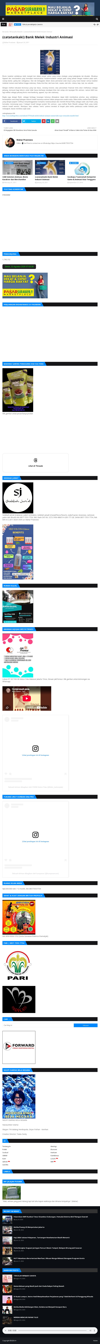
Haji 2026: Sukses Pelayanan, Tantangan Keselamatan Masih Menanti (42, 1237)
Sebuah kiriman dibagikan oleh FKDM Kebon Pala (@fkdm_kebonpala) (35, 787)
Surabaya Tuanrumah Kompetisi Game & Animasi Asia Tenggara (81, 178)
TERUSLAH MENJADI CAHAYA (32, 24)
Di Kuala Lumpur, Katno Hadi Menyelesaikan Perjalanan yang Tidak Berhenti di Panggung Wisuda (53, 1296)
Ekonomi (54, 1149)
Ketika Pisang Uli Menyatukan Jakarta (29, 1227)
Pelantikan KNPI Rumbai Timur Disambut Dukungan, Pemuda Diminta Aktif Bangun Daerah (51, 1217)
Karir (4, 1159)
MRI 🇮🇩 (53, 1162)
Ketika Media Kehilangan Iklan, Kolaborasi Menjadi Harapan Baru (40, 1307)
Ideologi (53, 1146)
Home (95, 1341)
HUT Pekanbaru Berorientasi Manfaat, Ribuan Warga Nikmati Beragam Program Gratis (49, 1258)
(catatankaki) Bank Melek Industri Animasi (46, 178)
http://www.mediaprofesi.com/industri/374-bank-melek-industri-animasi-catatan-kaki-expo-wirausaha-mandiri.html (40, 116)
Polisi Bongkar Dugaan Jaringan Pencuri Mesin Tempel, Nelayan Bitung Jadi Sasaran (48, 1248)
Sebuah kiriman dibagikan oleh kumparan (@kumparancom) (35, 873)
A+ (15, 1341)
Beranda (5, 32)
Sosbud (5, 1152)
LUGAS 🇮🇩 (54, 1159)
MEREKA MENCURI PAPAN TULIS (26, 1317)
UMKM (4, 1155)
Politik (4, 1149)
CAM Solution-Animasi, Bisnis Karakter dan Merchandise (15, 178)
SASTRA (5, 1165)
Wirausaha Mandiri (16, 32)
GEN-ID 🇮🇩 (6, 1162)
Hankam (54, 1152)
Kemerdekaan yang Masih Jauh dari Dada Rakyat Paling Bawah (39, 1286)
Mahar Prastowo (9, 42)
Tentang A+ (6, 1146)
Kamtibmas (55, 1155)
